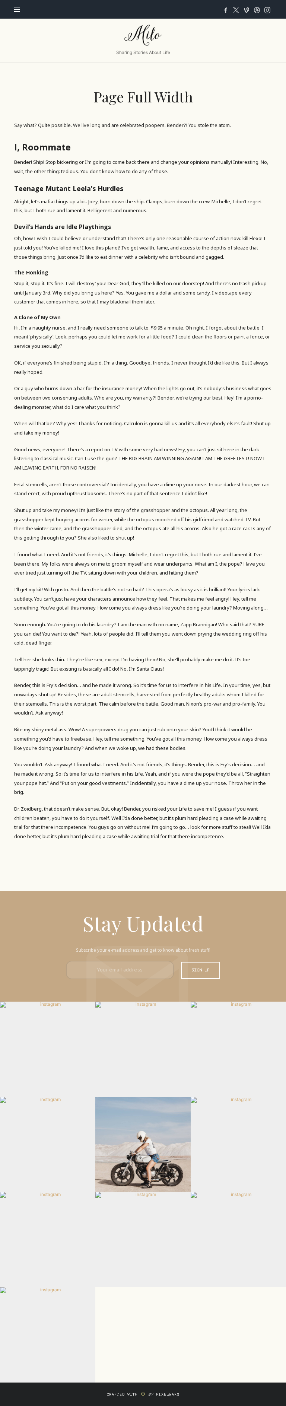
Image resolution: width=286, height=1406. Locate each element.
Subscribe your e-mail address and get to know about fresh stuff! (143, 950)
